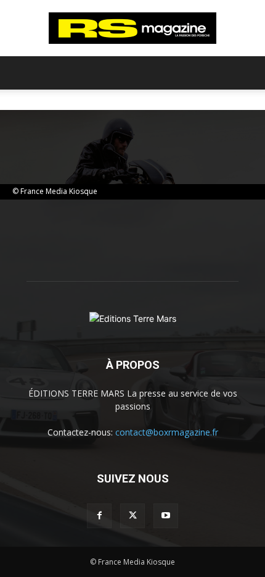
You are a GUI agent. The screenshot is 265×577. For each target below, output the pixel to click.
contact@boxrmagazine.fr (166, 432)
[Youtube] (165, 515)
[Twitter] (132, 515)
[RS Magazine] (132, 28)
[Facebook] (99, 515)
